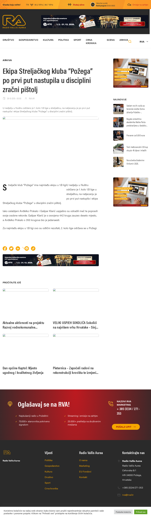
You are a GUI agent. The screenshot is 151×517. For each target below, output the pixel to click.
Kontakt (83, 477)
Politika (63, 39)
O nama (83, 460)
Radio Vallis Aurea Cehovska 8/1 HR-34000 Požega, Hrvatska (132, 470)
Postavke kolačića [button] (123, 512)
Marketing (84, 465)
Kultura (48, 39)
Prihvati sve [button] (141, 512)
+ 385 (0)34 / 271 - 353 (128, 411)
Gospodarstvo (28, 39)
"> (23, 248)
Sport (77, 39)
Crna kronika (91, 41)
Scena (111, 39)
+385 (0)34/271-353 (132, 487)
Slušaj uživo (78, 4)
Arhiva (123, 39)
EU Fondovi (85, 471)
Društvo (8, 39)
